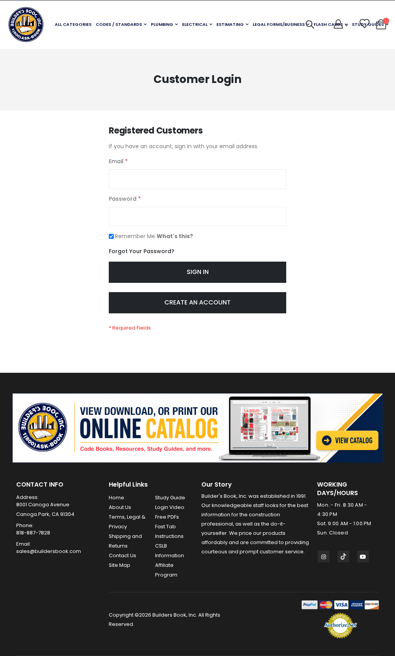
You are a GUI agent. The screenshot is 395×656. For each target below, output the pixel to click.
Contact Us (122, 555)
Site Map (119, 565)
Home (116, 497)
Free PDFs (167, 517)
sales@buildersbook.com (48, 551)
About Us (120, 507)
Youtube (363, 556)
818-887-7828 (33, 532)
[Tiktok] (343, 556)
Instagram (323, 556)
